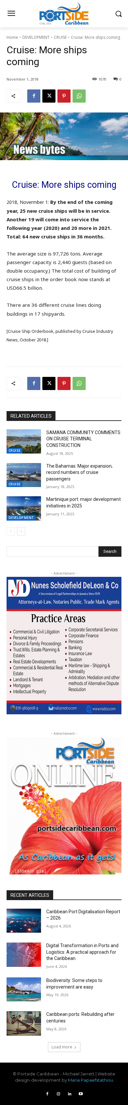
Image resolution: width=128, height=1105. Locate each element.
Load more (62, 1047)
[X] (48, 96)
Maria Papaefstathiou (90, 1080)
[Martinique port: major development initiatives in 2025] (24, 508)
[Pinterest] (64, 96)
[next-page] (21, 531)
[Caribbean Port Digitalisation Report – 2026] (24, 921)
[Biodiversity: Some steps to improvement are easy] (24, 989)
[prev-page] (11, 531)
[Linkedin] (70, 1094)
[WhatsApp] (79, 96)
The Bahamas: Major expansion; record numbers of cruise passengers (79, 472)
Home (12, 37)
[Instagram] (58, 1094)
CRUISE (60, 37)
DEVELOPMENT (36, 37)
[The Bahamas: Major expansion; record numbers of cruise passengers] (24, 475)
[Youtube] (81, 1094)
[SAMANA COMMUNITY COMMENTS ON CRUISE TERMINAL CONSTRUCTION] (24, 442)
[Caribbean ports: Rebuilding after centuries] (24, 1023)
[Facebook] (33, 96)
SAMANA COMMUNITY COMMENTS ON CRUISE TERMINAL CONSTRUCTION (83, 439)
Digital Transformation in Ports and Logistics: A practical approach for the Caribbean (82, 952)
